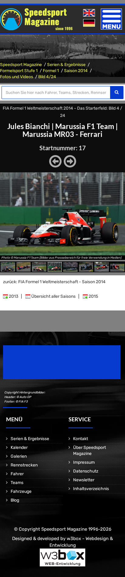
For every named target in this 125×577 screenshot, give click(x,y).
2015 (93, 296)
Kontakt (80, 438)
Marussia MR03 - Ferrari (62, 134)
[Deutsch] (89, 23)
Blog (15, 500)
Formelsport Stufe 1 (19, 70)
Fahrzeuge (21, 491)
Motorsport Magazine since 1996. (37, 366)
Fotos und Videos (16, 76)
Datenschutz (85, 471)
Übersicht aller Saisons (53, 296)
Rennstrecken (24, 465)
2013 (13, 296)
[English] (89, 13)
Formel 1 (51, 70)
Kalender (19, 447)
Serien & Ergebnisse (66, 64)
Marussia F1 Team (84, 126)
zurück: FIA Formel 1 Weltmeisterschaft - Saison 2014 (54, 281)
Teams (17, 482)
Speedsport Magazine (21, 64)
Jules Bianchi (28, 126)
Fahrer (17, 473)
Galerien (19, 456)
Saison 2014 (76, 70)
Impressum (84, 462)
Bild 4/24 (47, 76)
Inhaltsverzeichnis (91, 488)
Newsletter (83, 479)
